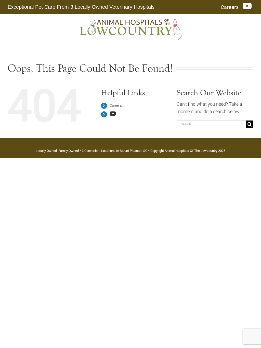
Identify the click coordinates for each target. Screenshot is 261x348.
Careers (116, 105)
